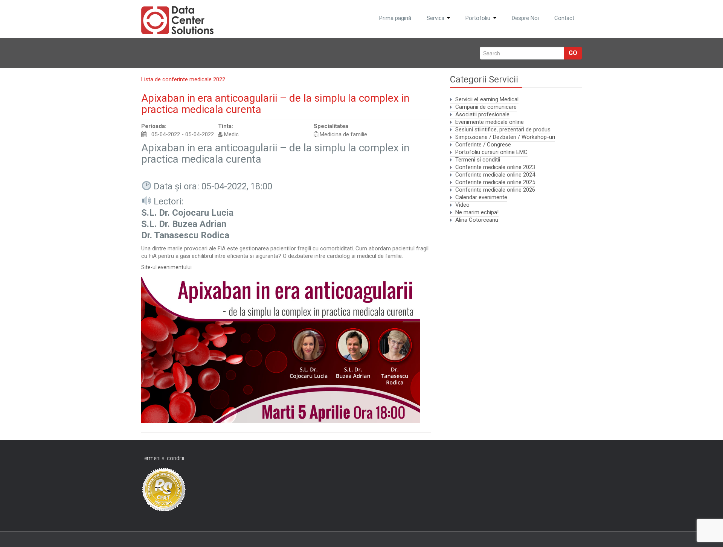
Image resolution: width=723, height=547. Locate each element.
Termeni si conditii (477, 159)
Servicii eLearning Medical (487, 99)
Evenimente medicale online (489, 122)
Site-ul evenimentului (166, 267)
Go (573, 52)
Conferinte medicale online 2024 (495, 174)
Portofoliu (477, 18)
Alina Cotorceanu (476, 219)
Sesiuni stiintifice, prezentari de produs (503, 129)
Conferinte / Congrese (483, 144)
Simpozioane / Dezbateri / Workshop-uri (505, 137)
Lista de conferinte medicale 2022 (183, 79)
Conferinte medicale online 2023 (495, 167)
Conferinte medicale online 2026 (495, 189)
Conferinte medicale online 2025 (495, 182)
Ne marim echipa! (477, 212)
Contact (564, 18)
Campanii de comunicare (486, 107)
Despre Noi (525, 18)
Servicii (435, 18)
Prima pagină (395, 18)
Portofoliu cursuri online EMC (491, 152)
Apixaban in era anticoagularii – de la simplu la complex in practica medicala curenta (275, 104)
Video (462, 204)
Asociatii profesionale (482, 114)
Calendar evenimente (481, 197)
